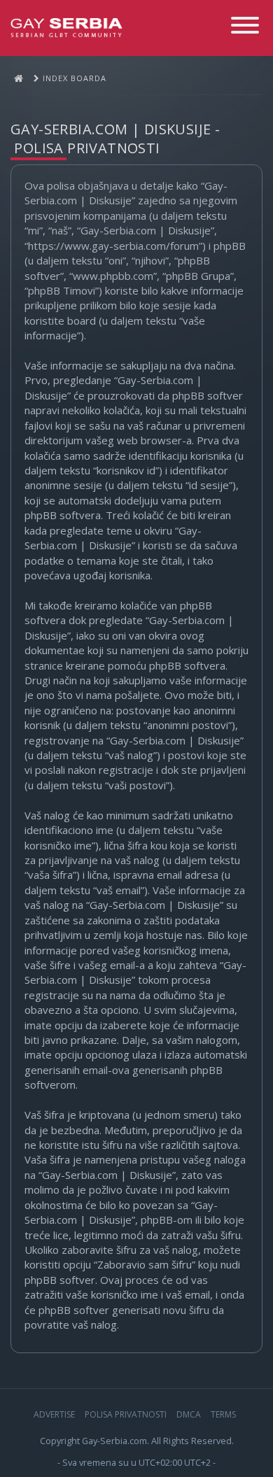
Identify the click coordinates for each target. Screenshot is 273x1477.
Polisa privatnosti (126, 1414)
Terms (223, 1414)
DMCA (188, 1414)
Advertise (54, 1414)
